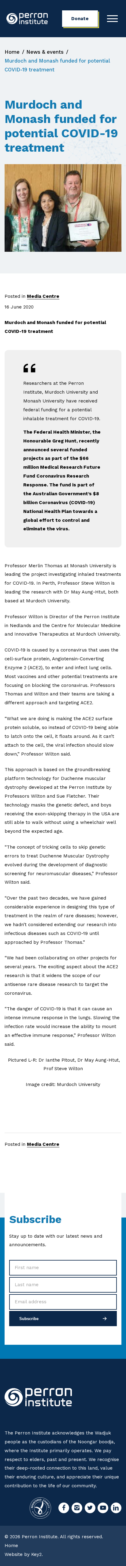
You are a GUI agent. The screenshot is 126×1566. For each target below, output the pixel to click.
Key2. (37, 1554)
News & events (45, 52)
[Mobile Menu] (112, 18)
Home (12, 52)
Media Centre (43, 296)
